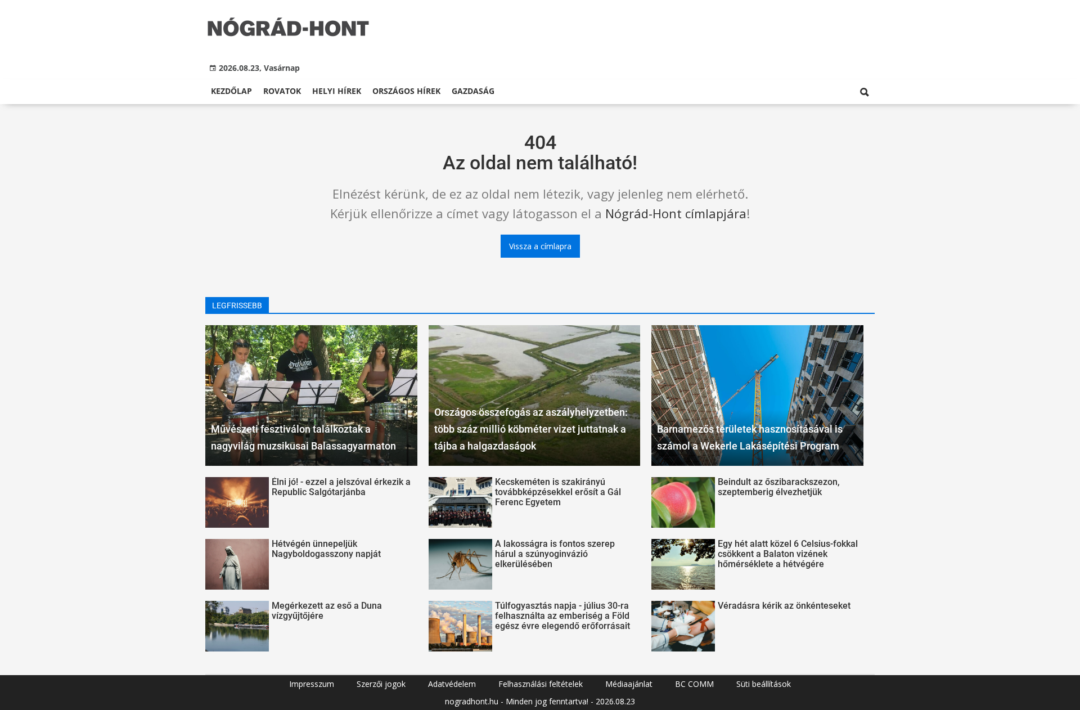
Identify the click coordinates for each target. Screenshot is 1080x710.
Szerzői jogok (381, 683)
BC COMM (694, 683)
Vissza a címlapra (540, 246)
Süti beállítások (763, 683)
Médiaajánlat (628, 683)
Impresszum (311, 683)
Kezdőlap (231, 91)
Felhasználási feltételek (540, 683)
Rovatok (282, 91)
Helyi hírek (336, 91)
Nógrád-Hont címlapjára (675, 213)
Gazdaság (473, 91)
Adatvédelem (452, 683)
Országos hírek (406, 91)
